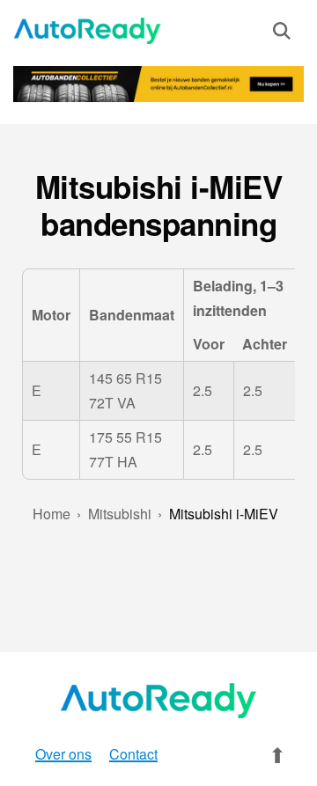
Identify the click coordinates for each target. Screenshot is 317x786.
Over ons (63, 754)
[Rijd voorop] (87, 31)
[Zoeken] (282, 34)
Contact (133, 754)
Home (51, 513)
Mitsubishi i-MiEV (223, 513)
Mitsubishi (119, 513)
